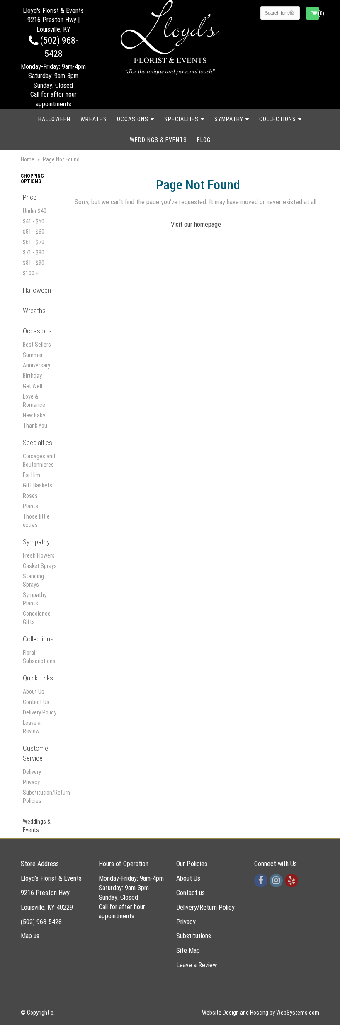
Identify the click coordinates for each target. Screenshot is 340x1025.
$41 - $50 (33, 221)
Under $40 (34, 211)
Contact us (190, 893)
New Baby (34, 415)
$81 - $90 (33, 262)
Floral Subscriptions (39, 656)
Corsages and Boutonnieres (39, 460)
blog (204, 140)
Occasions (132, 119)
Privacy (31, 782)
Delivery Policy (39, 712)
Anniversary (36, 365)
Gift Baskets (37, 485)
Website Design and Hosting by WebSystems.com (260, 1012)
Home (27, 159)
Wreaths (93, 119)
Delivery (32, 771)
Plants (30, 506)
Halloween (54, 119)
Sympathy (228, 119)
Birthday (32, 375)
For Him (31, 475)
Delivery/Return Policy (205, 907)
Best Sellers (37, 344)
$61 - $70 (33, 242)
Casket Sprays (40, 566)
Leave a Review (32, 726)
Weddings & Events (158, 140)
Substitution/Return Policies (40, 796)
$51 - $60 (33, 231)
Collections (277, 119)
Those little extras (36, 520)
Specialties (181, 119)
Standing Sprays (33, 580)
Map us (30, 936)
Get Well (32, 386)
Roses (30, 495)
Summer (33, 355)
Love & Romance (34, 400)
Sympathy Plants (34, 599)
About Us (33, 691)
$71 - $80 (33, 252)
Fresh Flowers (39, 555)
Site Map (188, 950)
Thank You (35, 425)
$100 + (31, 273)
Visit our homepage (196, 224)
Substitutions (193, 936)
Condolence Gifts (37, 617)
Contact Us (36, 702)
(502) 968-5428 (41, 922)
